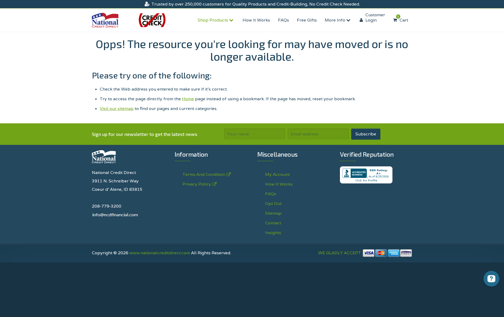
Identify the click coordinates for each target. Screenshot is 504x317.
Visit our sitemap (117, 108)
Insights (273, 232)
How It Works (256, 20)
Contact (273, 223)
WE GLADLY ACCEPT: (340, 253)
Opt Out (273, 203)
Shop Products (213, 20)
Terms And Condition (203, 174)
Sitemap (273, 213)
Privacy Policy (196, 184)
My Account (277, 174)
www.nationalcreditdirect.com (159, 253)
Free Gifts (307, 20)
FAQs (283, 20)
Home (188, 99)
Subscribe (365, 134)
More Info (335, 20)
